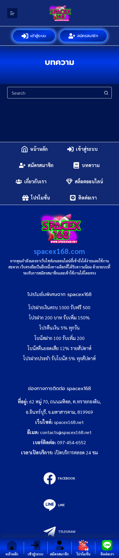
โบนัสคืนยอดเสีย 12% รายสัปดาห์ (59, 348)
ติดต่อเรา (87, 198)
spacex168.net (69, 422)
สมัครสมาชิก (87, 36)
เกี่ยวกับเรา (35, 181)
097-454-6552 (71, 442)
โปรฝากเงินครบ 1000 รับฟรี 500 (59, 307)
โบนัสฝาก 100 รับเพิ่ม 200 (59, 338)
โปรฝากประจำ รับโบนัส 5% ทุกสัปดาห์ (59, 358)
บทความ (91, 165)
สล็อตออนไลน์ (89, 181)
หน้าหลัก (39, 149)
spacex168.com (59, 251)
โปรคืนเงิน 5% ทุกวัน (59, 328)
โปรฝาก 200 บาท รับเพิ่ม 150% (59, 317)
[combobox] (54, 92)
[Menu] (12, 13)
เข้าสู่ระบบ (38, 36)
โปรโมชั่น (40, 198)
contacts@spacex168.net (66, 432)
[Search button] (106, 92)
